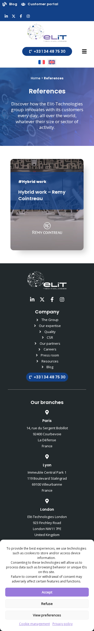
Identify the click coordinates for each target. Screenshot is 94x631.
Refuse (47, 603)
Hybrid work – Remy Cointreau (42, 195)
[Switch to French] (41, 62)
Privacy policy (62, 624)
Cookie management (34, 624)
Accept (47, 592)
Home (35, 78)
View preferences (47, 615)
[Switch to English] (51, 62)
